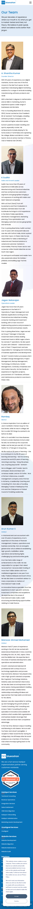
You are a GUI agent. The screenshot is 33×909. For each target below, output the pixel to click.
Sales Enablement (7, 807)
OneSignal (4, 831)
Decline (16, 901)
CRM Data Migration (8, 811)
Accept (16, 896)
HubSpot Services (9, 792)
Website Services (8, 836)
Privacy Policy (22, 906)
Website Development (8, 840)
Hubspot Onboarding (8, 815)
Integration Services (8, 803)
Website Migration (7, 844)
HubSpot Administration (9, 818)
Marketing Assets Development (11, 822)
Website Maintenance (8, 848)
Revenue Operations (8, 800)
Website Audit (6, 851)
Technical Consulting (8, 796)
